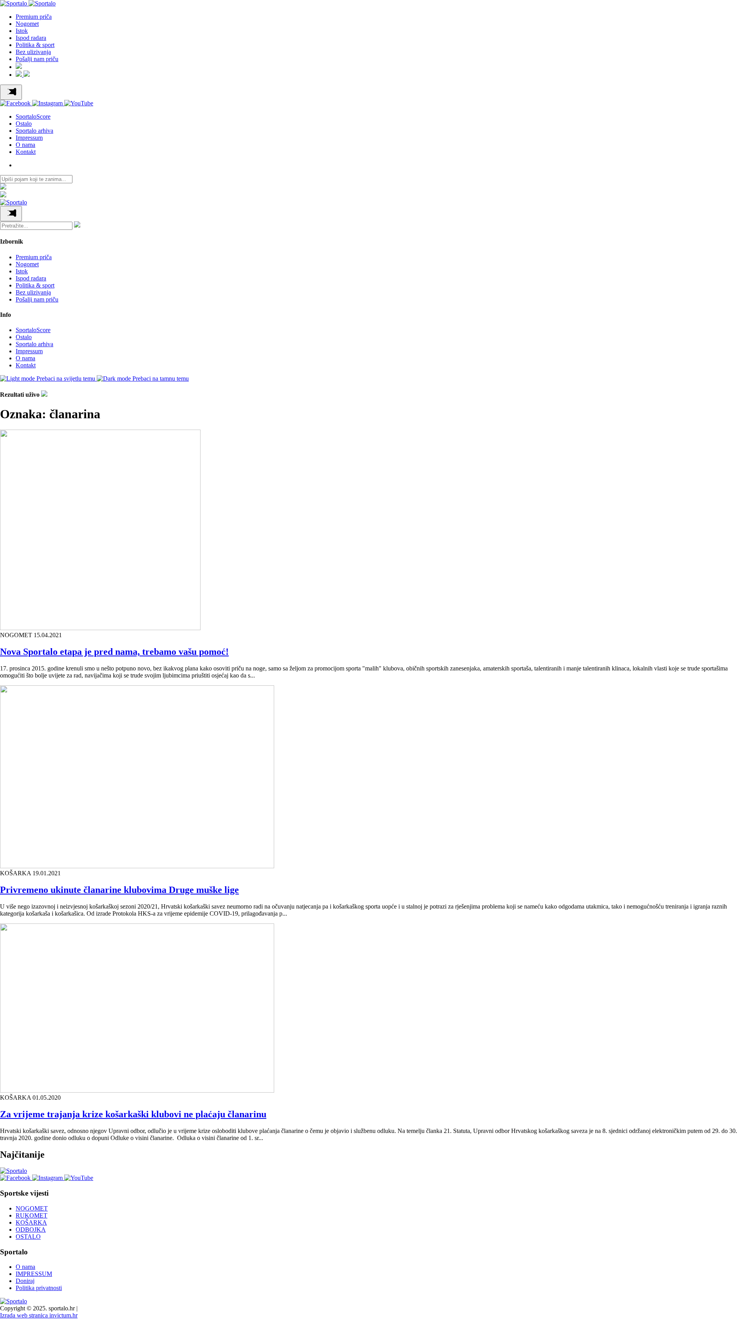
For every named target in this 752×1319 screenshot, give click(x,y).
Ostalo (24, 123)
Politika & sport (35, 45)
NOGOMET (32, 1208)
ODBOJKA (31, 1229)
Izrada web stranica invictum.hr (39, 1315)
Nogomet (27, 23)
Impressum (29, 137)
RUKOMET (31, 1215)
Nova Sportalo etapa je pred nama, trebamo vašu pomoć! (114, 652)
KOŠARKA (31, 1222)
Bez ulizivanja (33, 52)
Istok (22, 30)
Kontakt (26, 151)
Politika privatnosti (39, 1288)
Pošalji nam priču (37, 59)
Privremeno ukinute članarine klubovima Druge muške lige (119, 890)
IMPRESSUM (34, 1273)
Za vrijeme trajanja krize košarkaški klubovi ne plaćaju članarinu (133, 1114)
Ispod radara (31, 37)
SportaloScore (33, 116)
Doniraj (25, 1280)
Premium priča (34, 16)
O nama (25, 144)
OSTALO (28, 1236)
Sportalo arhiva (34, 130)
